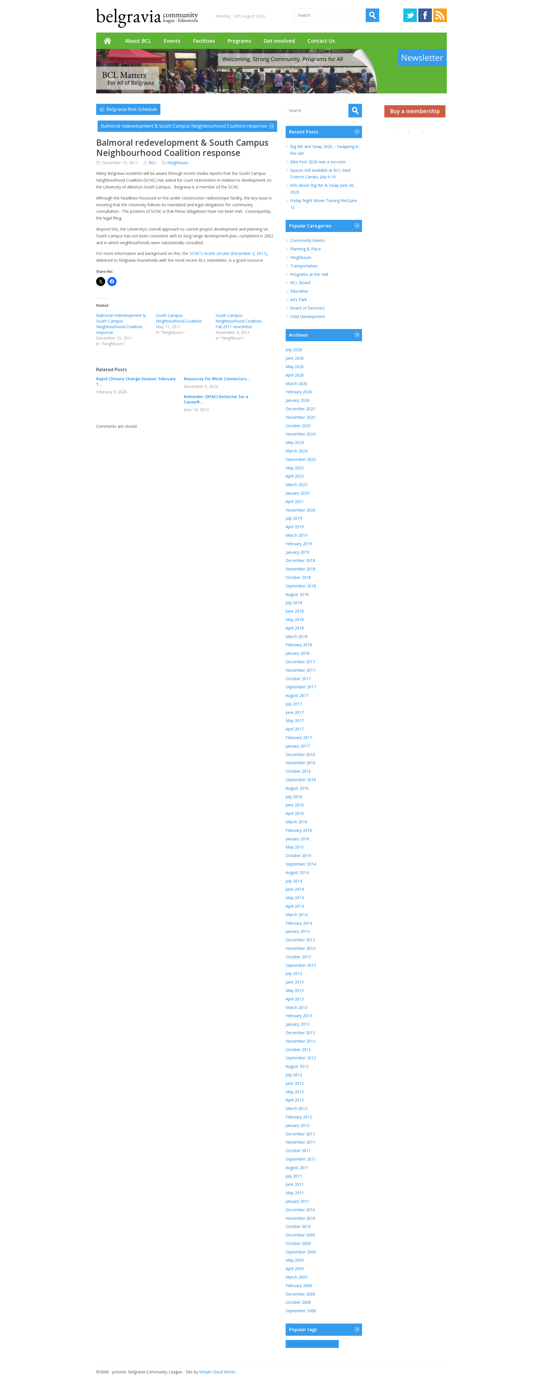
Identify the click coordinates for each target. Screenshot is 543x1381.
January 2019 (297, 552)
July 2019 (294, 518)
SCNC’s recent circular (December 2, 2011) (228, 253)
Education (299, 291)
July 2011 (294, 1176)
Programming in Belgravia (312, 1343)
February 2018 (299, 644)
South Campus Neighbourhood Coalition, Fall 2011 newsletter (239, 321)
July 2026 (294, 349)
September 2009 (301, 1252)
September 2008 (301, 1310)
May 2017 (295, 720)
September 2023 (301, 459)
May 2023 (295, 468)
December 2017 (300, 661)
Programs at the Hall (309, 274)
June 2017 (295, 712)
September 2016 (301, 779)
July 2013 (294, 973)
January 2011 (297, 1201)
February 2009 (299, 1285)
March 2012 (296, 1108)
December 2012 (300, 1032)
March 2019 (296, 535)
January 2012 (297, 1125)
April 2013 (295, 999)
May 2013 (295, 990)
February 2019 (299, 543)
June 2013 (295, 982)
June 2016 (295, 804)
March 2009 (296, 1277)
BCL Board (300, 282)
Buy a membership (415, 111)
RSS (440, 15)
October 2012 (298, 1049)
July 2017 (294, 703)
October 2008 (298, 1302)
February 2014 (299, 923)
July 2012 (294, 1074)
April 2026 (295, 375)
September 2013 (301, 965)
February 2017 (299, 737)
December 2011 (300, 1134)
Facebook (425, 15)
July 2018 (294, 602)
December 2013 (300, 939)
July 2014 (294, 881)
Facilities (204, 40)
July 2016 (294, 796)
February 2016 (299, 830)
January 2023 (297, 493)
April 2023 (295, 476)
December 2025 (300, 408)
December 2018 (300, 560)
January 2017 (297, 746)
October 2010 (298, 1226)
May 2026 (295, 366)
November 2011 (300, 1142)
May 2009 (295, 1260)
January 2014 (297, 931)
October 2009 (298, 1243)
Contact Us (321, 40)
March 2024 (296, 451)
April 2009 (295, 1268)
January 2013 (297, 1024)
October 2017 (298, 678)
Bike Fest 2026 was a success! (318, 161)
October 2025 (298, 425)
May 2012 (295, 1091)
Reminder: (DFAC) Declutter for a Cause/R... (216, 399)
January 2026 (297, 400)
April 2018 (295, 628)
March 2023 (296, 484)
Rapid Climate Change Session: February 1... (136, 381)
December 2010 (300, 1209)
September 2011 (301, 1159)
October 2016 (298, 771)
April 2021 (295, 501)
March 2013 (296, 1007)
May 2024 (295, 442)
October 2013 (298, 956)
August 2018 (297, 594)
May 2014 (295, 897)
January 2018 (297, 653)
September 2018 (301, 586)
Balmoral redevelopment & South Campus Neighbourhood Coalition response (184, 126)
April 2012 (295, 1100)
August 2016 (297, 788)
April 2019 (295, 526)
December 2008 (300, 1294)
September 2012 (301, 1057)
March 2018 (296, 636)
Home (107, 41)
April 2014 (295, 906)
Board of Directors (307, 308)
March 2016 (296, 821)
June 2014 (295, 889)
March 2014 (296, 914)
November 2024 (300, 434)
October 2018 (298, 577)
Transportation (304, 266)
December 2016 (300, 754)
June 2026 (295, 358)
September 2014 (301, 864)
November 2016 (300, 762)
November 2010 (300, 1218)
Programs (239, 40)
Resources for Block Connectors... (217, 378)
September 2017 (301, 687)
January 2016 (297, 838)
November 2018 (300, 569)
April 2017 (295, 729)
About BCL (138, 40)
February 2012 (299, 1117)
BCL (152, 162)
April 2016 (295, 813)
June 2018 (295, 611)
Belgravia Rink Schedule (131, 109)
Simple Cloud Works (217, 1371)
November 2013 (300, 948)
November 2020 (300, 510)
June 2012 (295, 1083)
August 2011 (297, 1167)
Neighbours (177, 162)
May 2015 (295, 847)
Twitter (410, 15)
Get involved (279, 40)
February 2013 (299, 1015)
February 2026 (299, 391)
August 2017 (297, 695)
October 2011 (298, 1150)
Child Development (307, 316)
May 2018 (295, 619)
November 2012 (300, 1041)
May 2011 (295, 1192)
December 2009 (300, 1235)
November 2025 (300, 417)
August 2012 (297, 1066)
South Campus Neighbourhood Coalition (179, 318)
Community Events (307, 240)
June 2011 (295, 1184)
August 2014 (297, 872)
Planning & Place (305, 249)
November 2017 (300, 670)
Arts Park (298, 299)
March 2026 (296, 383)
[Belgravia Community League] (147, 18)
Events (171, 40)
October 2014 (298, 855)
